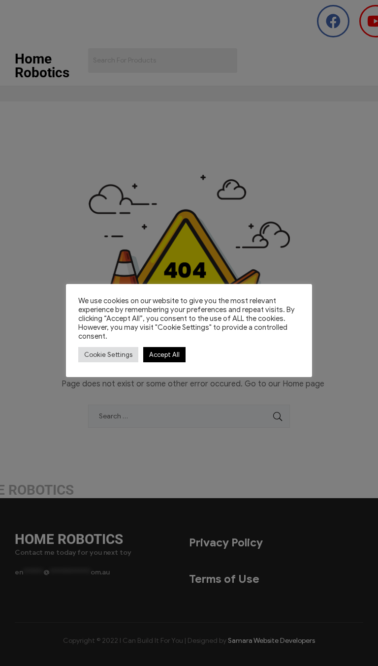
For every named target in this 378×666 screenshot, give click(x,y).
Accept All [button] (164, 354)
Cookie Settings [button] (108, 354)
